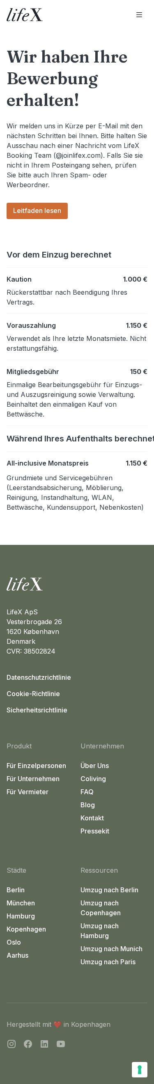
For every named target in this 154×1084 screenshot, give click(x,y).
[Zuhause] (77, 584)
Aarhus (17, 955)
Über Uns (94, 765)
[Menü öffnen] (139, 15)
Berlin (16, 890)
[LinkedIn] (44, 1045)
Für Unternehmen (33, 779)
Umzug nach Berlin (109, 890)
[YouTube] (61, 1045)
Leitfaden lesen (37, 210)
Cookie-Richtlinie (33, 694)
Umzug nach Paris (108, 962)
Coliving (93, 779)
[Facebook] (28, 1045)
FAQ (87, 792)
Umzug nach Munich (111, 949)
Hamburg (21, 916)
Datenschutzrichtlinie (39, 677)
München (21, 903)
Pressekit (94, 831)
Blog (87, 805)
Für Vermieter (27, 792)
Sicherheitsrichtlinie (37, 710)
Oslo (14, 942)
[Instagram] (11, 1045)
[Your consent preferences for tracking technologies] (139, 1069)
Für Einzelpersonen (36, 765)
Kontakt (92, 818)
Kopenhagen (26, 929)
